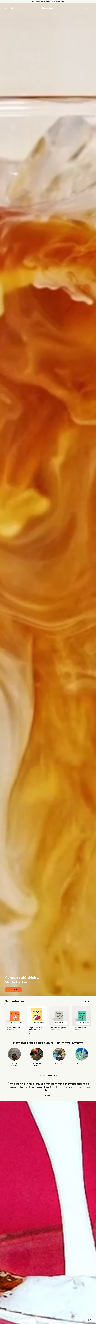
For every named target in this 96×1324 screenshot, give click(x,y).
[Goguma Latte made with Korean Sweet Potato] (36, 1016)
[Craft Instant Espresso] (59, 1016)
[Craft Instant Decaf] (81, 1016)
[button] (6, 8)
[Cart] (90, 8)
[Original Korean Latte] (14, 1016)
